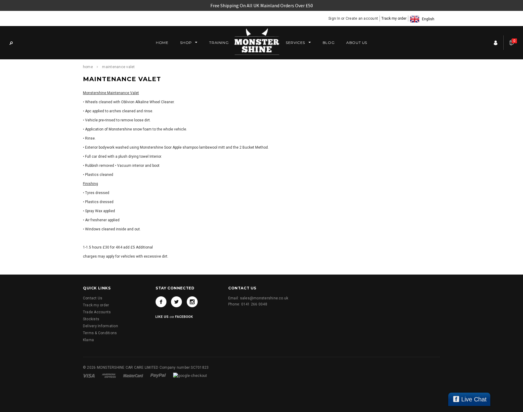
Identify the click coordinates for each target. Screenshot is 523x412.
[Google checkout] (190, 375)
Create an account (362, 18)
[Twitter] (176, 301)
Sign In (334, 18)
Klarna (88, 340)
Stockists (91, 319)
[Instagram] (192, 301)
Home (88, 67)
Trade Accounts (97, 312)
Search (11, 42)
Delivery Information (100, 326)
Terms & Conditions (100, 333)
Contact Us (92, 298)
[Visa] (89, 375)
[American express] (109, 375)
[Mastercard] (133, 375)
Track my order (393, 18)
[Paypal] (158, 375)
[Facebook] (161, 301)
